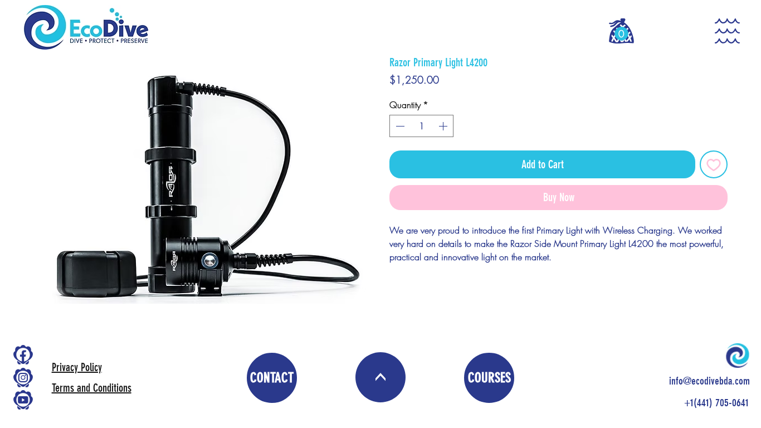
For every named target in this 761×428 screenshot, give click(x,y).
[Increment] (444, 126)
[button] (621, 34)
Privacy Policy (77, 367)
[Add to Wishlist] (714, 164)
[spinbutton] (421, 126)
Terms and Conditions (91, 388)
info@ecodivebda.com (709, 381)
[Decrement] (399, 126)
